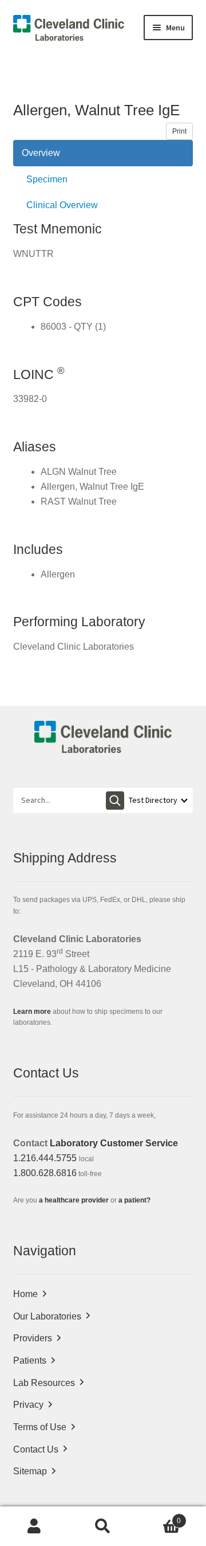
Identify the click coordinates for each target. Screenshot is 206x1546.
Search (103, 1526)
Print (179, 131)
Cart (159, 1517)
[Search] (115, 800)
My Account (34, 1526)
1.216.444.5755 (45, 1158)
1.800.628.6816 (45, 1173)
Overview (41, 153)
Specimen (47, 179)
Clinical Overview (62, 205)
